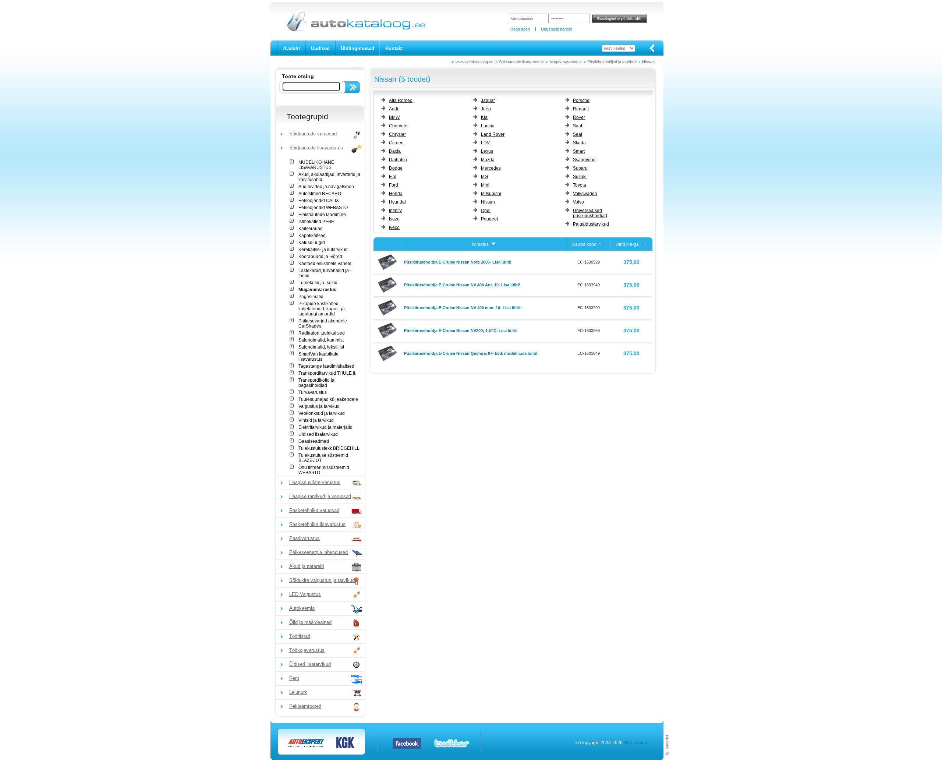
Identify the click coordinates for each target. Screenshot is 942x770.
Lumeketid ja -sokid (317, 282)
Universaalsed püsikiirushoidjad (590, 213)
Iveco (394, 227)
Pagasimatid (310, 296)
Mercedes (491, 168)
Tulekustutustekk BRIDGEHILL (329, 448)
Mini (485, 185)
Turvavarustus (312, 392)
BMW (394, 117)
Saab (578, 125)
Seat (577, 134)
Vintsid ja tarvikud (316, 420)
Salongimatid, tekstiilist (321, 347)
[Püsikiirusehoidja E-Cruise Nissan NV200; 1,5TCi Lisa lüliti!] (388, 330)
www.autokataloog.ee (474, 62)
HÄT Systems (637, 742)
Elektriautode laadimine (322, 214)
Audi (393, 109)
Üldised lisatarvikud (318, 434)
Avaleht (291, 48)
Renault (581, 109)
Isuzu (394, 219)
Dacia (395, 151)
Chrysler (397, 134)
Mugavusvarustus (565, 62)
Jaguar (488, 100)
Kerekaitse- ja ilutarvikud (323, 249)
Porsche (581, 100)
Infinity (395, 210)
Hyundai (397, 202)
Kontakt (394, 48)
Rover (579, 117)
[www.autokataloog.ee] (355, 30)
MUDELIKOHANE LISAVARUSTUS (316, 165)
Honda (396, 193)
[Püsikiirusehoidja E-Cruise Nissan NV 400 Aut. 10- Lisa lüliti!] (388, 284)
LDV (485, 142)
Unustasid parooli (556, 29)
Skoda (579, 142)
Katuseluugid (311, 242)
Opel (486, 210)
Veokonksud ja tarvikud (321, 413)
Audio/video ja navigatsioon (326, 186)
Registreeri (520, 29)
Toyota (579, 185)
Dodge (396, 168)
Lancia (488, 125)
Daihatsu (398, 159)
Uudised (320, 48)
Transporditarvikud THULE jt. (327, 373)
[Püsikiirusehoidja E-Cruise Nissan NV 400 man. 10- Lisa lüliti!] (388, 307)
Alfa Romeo (400, 100)
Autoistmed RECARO (319, 193)
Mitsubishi (491, 193)
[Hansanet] (667, 758)
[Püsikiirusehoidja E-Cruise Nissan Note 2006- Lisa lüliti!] (388, 261)
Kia (484, 117)
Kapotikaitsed (312, 235)
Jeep (486, 109)
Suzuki (580, 176)
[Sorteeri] (493, 244)
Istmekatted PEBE (316, 221)
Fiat (392, 176)
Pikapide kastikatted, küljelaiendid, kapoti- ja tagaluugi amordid (321, 309)
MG (484, 176)
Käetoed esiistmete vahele (324, 263)
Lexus (487, 151)
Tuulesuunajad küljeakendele (328, 399)
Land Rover (492, 134)
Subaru (580, 168)
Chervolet (398, 125)
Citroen (396, 142)
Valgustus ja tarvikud (319, 406)
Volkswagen (585, 193)
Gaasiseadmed (313, 441)
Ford (393, 185)
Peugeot (489, 219)
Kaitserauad (310, 228)
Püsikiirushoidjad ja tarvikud (612, 62)
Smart (579, 151)
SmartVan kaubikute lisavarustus (318, 357)
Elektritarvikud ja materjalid (325, 427)
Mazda (488, 159)
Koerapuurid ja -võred (320, 256)
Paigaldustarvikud (591, 224)
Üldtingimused (357, 48)
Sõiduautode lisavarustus (521, 62)
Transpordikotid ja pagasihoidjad (316, 383)
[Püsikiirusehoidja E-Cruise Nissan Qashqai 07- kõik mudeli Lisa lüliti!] (388, 353)
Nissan (648, 62)
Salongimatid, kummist (321, 340)
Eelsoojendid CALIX (318, 200)
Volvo (578, 202)
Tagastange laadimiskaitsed (326, 366)
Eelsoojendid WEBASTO (323, 207)
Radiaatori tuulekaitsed (321, 333)
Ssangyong (584, 159)
